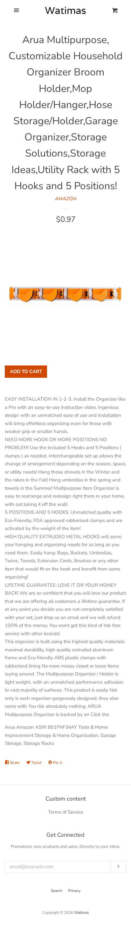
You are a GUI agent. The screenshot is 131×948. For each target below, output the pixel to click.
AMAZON (65, 199)
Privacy (74, 890)
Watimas (81, 912)
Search (56, 890)
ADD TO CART (26, 371)
